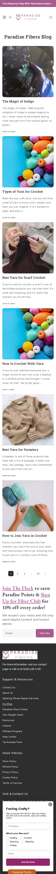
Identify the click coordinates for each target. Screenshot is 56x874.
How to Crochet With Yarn (23, 363)
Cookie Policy (10, 777)
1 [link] (11, 573)
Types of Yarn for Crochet (22, 191)
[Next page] (45, 573)
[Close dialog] (50, 804)
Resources (8, 720)
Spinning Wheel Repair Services (20, 698)
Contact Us (8, 687)
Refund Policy (10, 766)
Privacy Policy (10, 772)
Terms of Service (12, 783)
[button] (4, 17)
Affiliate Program (12, 731)
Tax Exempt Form (12, 742)
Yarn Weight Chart (12, 715)
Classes (6, 725)
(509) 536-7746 (32, 668)
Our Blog (7, 704)
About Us (7, 693)
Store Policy (9, 761)
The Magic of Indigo (18, 101)
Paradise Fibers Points (15, 709)
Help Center (9, 737)
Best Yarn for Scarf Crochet (23, 277)
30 (38, 573)
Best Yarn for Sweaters (20, 449)
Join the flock (28, 862)
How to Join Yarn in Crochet (24, 535)
